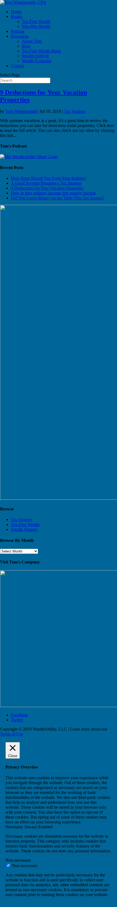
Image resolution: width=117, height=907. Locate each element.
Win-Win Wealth (36, 26)
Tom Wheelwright (21, 111)
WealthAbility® (35, 56)
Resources (20, 36)
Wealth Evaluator (36, 60)
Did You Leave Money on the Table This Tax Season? (57, 198)
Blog (26, 46)
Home (16, 11)
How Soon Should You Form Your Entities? (48, 178)
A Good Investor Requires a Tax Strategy (46, 183)
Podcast (17, 31)
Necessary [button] (14, 827)
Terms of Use (11, 734)
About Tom (32, 41)
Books (16, 16)
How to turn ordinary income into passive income (53, 193)
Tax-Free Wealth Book (41, 51)
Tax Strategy (75, 111)
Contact (17, 65)
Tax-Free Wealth (36, 21)
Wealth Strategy (24, 529)
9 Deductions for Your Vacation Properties (47, 188)
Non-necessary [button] (18, 860)
